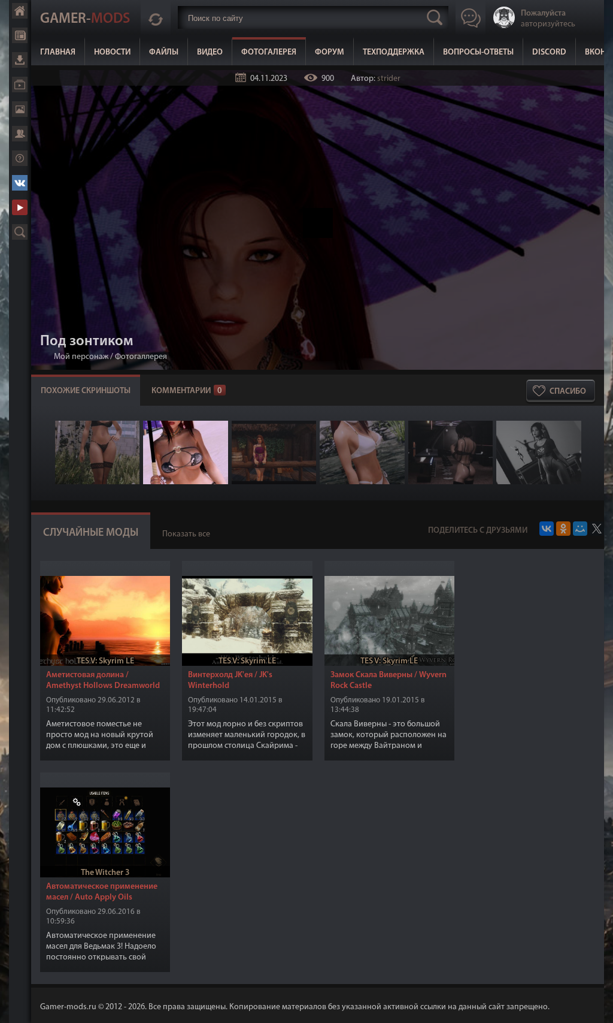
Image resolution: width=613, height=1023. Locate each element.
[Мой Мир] (580, 528)
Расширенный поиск (20, 232)
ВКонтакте (20, 183)
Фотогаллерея (141, 356)
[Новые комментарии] (156, 17)
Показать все (186, 534)
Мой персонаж (81, 356)
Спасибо (568, 391)
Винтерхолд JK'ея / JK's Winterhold (230, 680)
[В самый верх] (595, 1005)
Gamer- (85, 19)
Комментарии (186, 391)
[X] (597, 528)
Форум (329, 52)
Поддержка (20, 158)
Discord (549, 52)
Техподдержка (393, 52)
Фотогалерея (268, 52)
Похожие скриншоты (86, 391)
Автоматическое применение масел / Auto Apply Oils (101, 892)
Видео (210, 52)
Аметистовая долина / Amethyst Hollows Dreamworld (103, 680)
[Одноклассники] (563, 528)
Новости (112, 52)
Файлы (163, 52)
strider (388, 78)
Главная (57, 52)
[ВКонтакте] (546, 528)
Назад (45, 357)
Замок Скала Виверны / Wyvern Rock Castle (388, 680)
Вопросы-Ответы (478, 52)
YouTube (20, 207)
